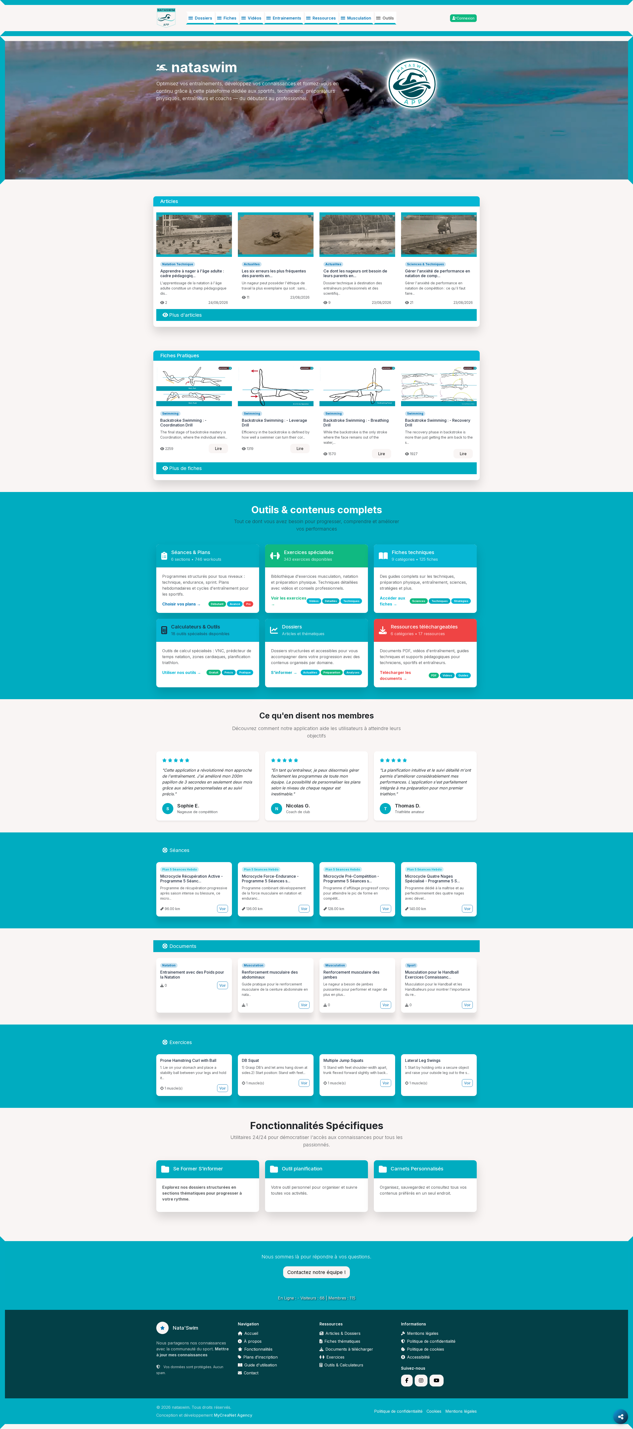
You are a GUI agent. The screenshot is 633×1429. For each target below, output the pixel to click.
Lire (218, 448)
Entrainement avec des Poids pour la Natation (192, 974)
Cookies (434, 1411)
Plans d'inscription (260, 1357)
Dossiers (203, 18)
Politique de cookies (425, 1349)
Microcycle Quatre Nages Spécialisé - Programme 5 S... (432, 878)
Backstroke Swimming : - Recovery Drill (437, 422)
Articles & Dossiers (343, 1333)
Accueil (251, 1333)
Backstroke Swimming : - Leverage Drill (274, 422)
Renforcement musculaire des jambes (351, 974)
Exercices (180, 1042)
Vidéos (254, 18)
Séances (179, 850)
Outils (388, 18)
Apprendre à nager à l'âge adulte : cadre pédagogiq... (192, 273)
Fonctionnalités (258, 1349)
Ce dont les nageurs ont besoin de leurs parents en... (355, 273)
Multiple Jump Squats (343, 1060)
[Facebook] (407, 1380)
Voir (222, 909)
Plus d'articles (185, 315)
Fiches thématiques (342, 1341)
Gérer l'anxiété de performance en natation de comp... (437, 273)
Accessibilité (418, 1357)
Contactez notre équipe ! (316, 1272)
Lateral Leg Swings (422, 1060)
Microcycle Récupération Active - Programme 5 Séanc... (191, 878)
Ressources (324, 18)
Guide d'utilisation (260, 1364)
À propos (253, 1341)
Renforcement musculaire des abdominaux (270, 974)
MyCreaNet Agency (233, 1415)
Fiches (230, 18)
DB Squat (250, 1060)
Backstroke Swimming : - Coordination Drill (183, 422)
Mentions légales (422, 1333)
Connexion (466, 18)
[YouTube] (437, 1380)
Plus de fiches (185, 468)
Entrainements (287, 18)
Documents (182, 946)
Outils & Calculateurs (343, 1364)
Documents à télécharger (349, 1349)
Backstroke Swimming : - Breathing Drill (356, 422)
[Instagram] (421, 1380)
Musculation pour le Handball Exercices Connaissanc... (432, 974)
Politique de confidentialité (431, 1341)
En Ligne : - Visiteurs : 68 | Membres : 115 (316, 1297)
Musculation (359, 18)
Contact (251, 1372)
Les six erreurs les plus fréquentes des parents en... (274, 273)
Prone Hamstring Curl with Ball (188, 1060)
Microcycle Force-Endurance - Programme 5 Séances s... (270, 878)
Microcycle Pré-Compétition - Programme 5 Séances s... (351, 878)
